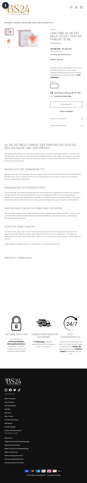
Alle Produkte (9, 402)
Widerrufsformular (11, 452)
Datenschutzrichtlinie (12, 445)
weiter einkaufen (66, 111)
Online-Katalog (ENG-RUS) (14, 459)
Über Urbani (9, 416)
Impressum (8, 423)
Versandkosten (66, 54)
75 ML (54, 86)
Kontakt (7, 409)
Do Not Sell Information (13, 430)
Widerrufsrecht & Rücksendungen (17, 448)
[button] (5, 5)
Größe (53, 82)
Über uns (8, 413)
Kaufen (13, 296)
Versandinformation (58, 126)
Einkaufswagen (10, 427)
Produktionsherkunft (59, 119)
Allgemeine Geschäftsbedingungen (17, 441)
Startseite (8, 23)
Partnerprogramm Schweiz (14, 463)
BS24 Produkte (10, 398)
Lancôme (53, 29)
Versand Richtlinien (11, 420)
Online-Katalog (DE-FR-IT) (14, 455)
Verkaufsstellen (10, 406)
